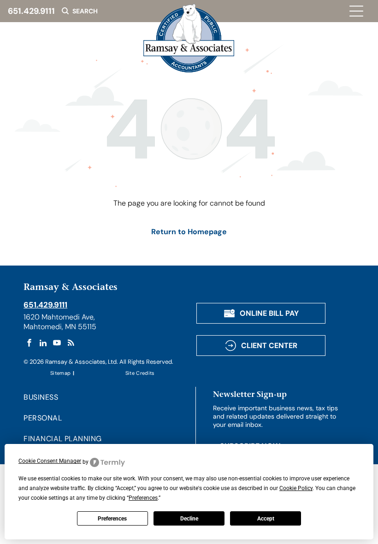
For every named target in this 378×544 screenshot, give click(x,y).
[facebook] (29, 344)
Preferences (112, 518)
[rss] (71, 344)
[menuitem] (61, 373)
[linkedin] (43, 344)
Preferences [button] (143, 498)
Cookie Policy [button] (296, 488)
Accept (265, 518)
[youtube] (57, 344)
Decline (189, 518)
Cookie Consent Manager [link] (49, 461)
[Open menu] (356, 11)
